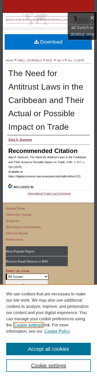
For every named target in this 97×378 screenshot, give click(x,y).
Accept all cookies (48, 349)
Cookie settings (28, 325)
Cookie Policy (57, 331)
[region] (48, 331)
